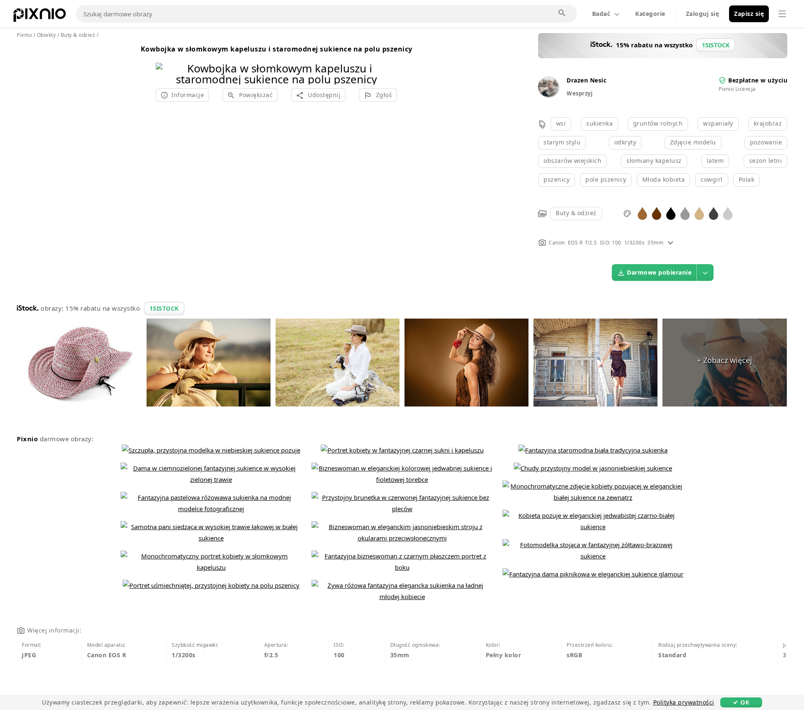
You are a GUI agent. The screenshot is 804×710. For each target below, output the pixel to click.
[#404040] (713, 212)
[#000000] (670, 212)
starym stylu (562, 142)
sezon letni (765, 161)
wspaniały (718, 123)
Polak (747, 179)
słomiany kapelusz (654, 161)
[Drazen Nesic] (548, 94)
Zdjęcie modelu (693, 142)
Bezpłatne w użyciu (757, 80)
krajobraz (768, 123)
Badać (601, 14)
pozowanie (766, 142)
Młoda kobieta (663, 179)
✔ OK (741, 702)
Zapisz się (749, 14)
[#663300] (656, 212)
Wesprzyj (580, 93)
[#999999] (685, 212)
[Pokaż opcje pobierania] (705, 272)
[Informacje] (670, 242)
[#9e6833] (642, 212)
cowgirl (712, 179)
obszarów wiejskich (572, 161)
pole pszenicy (605, 179)
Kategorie (650, 14)
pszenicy (557, 179)
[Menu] (782, 13)
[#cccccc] (727, 212)
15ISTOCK (164, 308)
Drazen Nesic (586, 80)
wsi (561, 123)
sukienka (599, 123)
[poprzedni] (165, 63)
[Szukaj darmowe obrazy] (562, 13)
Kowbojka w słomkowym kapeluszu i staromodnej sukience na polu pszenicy (276, 49)
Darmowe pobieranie (659, 272)
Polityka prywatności (683, 702)
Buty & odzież (576, 213)
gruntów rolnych (658, 123)
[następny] (387, 63)
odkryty (625, 142)
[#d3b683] (699, 212)
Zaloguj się (702, 14)
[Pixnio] (39, 16)
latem (715, 161)
